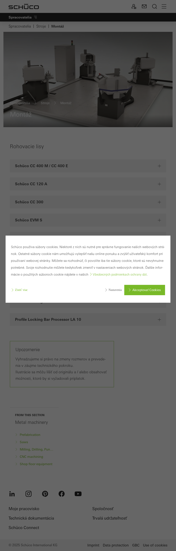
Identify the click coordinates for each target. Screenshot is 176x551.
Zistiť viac (21, 290)
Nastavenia (115, 290)
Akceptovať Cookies (146, 290)
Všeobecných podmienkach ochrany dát (120, 274)
